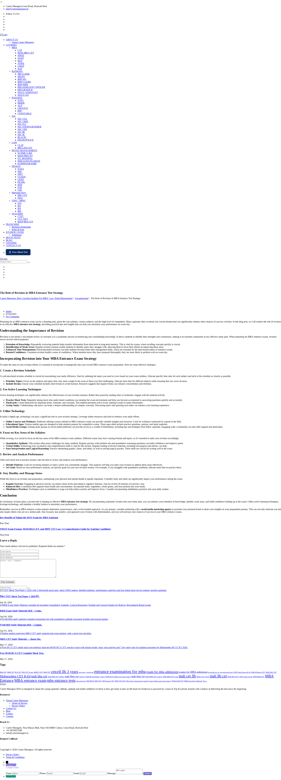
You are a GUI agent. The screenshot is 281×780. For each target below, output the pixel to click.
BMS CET (46, 672)
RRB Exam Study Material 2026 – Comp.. (21, 611)
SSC (14, 116)
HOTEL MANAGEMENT (24, 150)
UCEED (22, 177)
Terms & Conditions (15, 757)
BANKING (17, 71)
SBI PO (21, 76)
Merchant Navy (19, 192)
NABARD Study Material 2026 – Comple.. (21, 625)
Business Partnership (21, 227)
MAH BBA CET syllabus (56, 677)
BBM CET (10, 672)
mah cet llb (187, 676)
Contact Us (11, 708)
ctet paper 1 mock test (86, 672)
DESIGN (16, 166)
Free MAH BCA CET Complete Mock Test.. (22, 653)
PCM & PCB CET (178, 681)
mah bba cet (39, 676)
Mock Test (129, 681)
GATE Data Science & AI (241, 672)
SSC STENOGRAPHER (29, 126)
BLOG (9, 240)
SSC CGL (22, 119)
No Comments (12, 316)
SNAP (21, 58)
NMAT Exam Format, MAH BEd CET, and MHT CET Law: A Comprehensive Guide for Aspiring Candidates (55, 529)
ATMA (21, 63)
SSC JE (21, 134)
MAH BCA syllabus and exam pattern (118, 677)
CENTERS (11, 243)
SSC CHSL (23, 121)
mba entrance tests (61, 680)
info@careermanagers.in (17, 9)
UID (20, 190)
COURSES (11, 45)
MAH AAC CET (271, 672)
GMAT (21, 66)
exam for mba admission (162, 672)
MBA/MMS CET (258, 677)
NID (20, 171)
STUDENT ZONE (15, 232)
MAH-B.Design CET (258, 672)
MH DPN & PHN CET (94, 681)
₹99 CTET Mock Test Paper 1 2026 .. (20, 596)
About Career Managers (23, 42)
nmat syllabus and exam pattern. (160, 681)
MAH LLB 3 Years (202, 677)
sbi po (205, 681)
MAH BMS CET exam (170, 677)
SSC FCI (22, 124)
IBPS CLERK (24, 82)
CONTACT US (13, 245)
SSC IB (21, 132)
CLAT (21, 145)
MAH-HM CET (25, 155)
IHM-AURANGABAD (29, 161)
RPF (20, 111)
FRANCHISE (12, 224)
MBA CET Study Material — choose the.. (20, 639)
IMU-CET (22, 195)
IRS (19, 211)
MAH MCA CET (233, 677)
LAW (14, 142)
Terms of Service (19, 703)
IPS (19, 208)
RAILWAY (17, 97)
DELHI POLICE (26, 140)
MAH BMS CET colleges (153, 677)
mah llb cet (218, 676)
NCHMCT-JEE (25, 153)
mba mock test (81, 681)
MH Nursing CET (108, 681)
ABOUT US (12, 39)
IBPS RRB (23, 84)
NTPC (21, 100)
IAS (19, 203)
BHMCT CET (38, 672)
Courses (9, 716)
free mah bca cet (213, 672)
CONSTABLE (25, 113)
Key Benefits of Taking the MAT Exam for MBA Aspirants (29, 517)
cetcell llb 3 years (64, 671)
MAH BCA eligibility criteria (95, 677)
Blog (8, 711)
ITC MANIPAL (25, 158)
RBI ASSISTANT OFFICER (31, 87)
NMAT (21, 55)
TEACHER (17, 214)
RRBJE (21, 103)
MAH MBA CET (26, 53)
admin (9, 311)
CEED (21, 179)
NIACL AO (23, 95)
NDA (20, 198)
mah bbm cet (72, 676)
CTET (21, 216)
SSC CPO (22, 129)
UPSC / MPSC (19, 200)
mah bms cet (138, 676)
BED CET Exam (27, 672)
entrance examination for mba (120, 671)
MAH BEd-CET (25, 221)
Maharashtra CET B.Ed (15, 676)
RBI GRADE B (25, 90)
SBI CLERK (24, 74)
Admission (17, 235)
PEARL (21, 182)
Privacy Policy (18, 706)
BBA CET (3, 672)
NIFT (20, 174)
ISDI (20, 184)
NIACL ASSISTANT (28, 92)
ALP (20, 105)
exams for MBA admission (193, 672)
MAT (20, 61)
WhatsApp (11, 776)
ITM (20, 187)
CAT (20, 50)
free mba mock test (226, 672)
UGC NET (23, 219)
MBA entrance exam (30, 680)
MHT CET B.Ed (120, 681)
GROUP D (23, 108)
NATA (21, 169)
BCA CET (18, 672)
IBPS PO (22, 79)
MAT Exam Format (245, 677)
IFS (19, 206)
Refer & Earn (18, 229)
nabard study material (141, 681)
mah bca (82, 677)
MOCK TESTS (13, 237)
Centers (9, 713)
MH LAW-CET (25, 148)
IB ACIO (22, 137)
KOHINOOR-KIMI (27, 163)
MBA (14, 47)
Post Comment (7, 582)
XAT (20, 68)
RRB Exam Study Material (193, 681)
